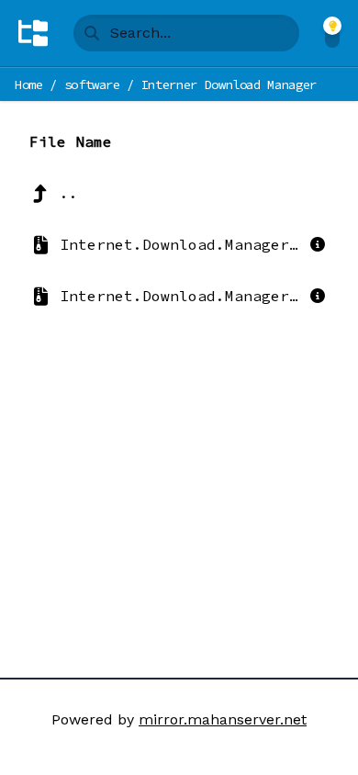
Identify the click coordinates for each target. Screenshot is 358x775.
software (92, 84)
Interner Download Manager (229, 84)
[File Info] (317, 244)
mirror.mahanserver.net (223, 719)
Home (29, 84)
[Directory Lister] (33, 33)
